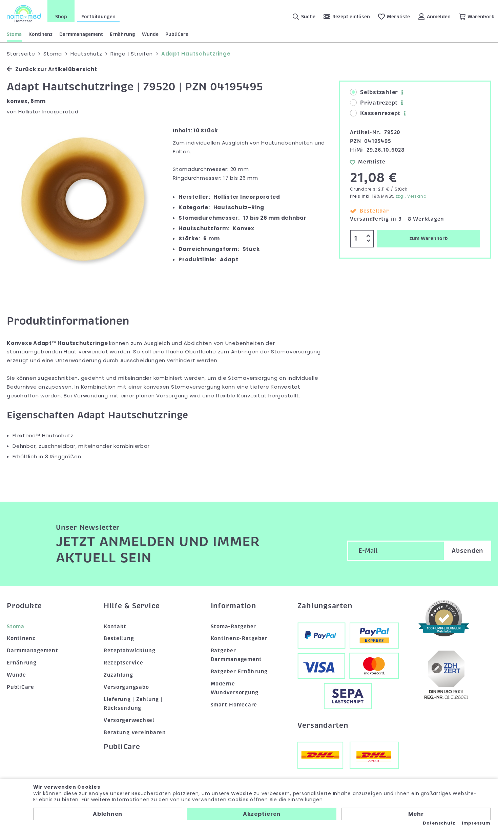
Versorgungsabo (126, 687)
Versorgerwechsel (129, 720)
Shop (61, 17)
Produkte (24, 606)
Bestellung (119, 638)
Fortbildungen (98, 17)
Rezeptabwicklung (129, 651)
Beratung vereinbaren (135, 732)
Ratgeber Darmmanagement (236, 655)
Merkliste (372, 162)
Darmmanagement (81, 34)
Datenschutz (439, 823)
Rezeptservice (123, 663)
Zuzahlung (118, 675)
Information (233, 606)
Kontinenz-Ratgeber (239, 638)
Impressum (476, 823)
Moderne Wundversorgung (235, 688)
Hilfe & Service (132, 606)
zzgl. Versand (411, 196)
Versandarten (322, 725)
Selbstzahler (379, 92)
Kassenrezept (380, 113)
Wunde (150, 34)
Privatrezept (379, 103)
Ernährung (122, 34)
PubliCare (176, 34)
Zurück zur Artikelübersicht (56, 69)
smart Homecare (234, 705)
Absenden (467, 550)
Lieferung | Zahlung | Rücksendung (133, 703)
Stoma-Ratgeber (233, 627)
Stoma (14, 34)
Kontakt (115, 627)
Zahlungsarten (324, 606)
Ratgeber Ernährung (239, 672)
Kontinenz (40, 34)
